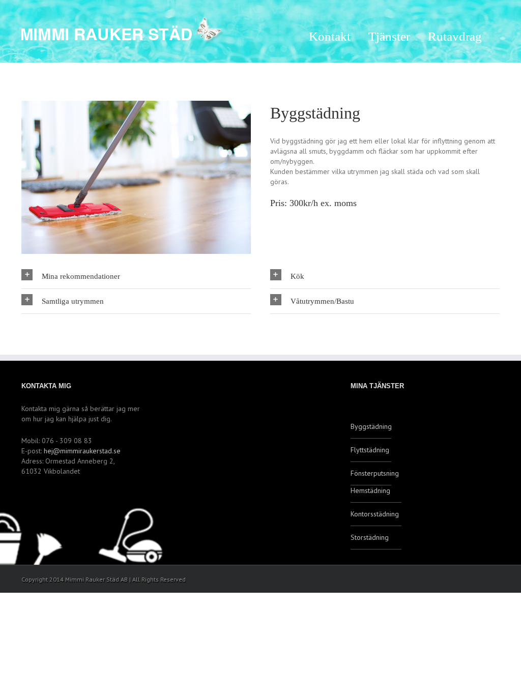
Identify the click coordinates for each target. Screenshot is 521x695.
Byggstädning (371, 426)
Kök (297, 276)
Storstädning (370, 537)
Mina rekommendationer (81, 276)
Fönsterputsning (371, 473)
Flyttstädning (370, 449)
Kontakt (330, 36)
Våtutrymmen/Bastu (322, 301)
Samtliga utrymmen (73, 301)
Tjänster (389, 36)
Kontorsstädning (375, 513)
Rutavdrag (455, 36)
